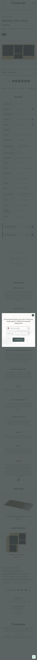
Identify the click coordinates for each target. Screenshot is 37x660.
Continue (17, 339)
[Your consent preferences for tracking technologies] (34, 657)
